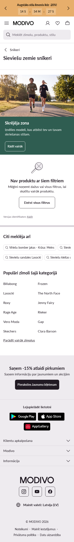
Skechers (9, 331)
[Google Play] (22, 417)
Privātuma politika (25, 535)
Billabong (10, 284)
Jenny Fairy (46, 303)
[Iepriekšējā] (6, 8)
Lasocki (8, 293)
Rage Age (9, 312)
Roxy (6, 303)
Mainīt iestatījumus (44, 529)
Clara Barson (47, 331)
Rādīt (30, 216)
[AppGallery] (37, 426)
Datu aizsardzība (50, 535)
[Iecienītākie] (57, 23)
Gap (41, 322)
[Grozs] (67, 23)
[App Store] (51, 417)
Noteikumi (21, 529)
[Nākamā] (68, 8)
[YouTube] (37, 492)
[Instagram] (24, 492)
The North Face (49, 293)
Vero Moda (11, 322)
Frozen (42, 284)
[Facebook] (50, 492)
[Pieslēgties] (48, 23)
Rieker (42, 312)
